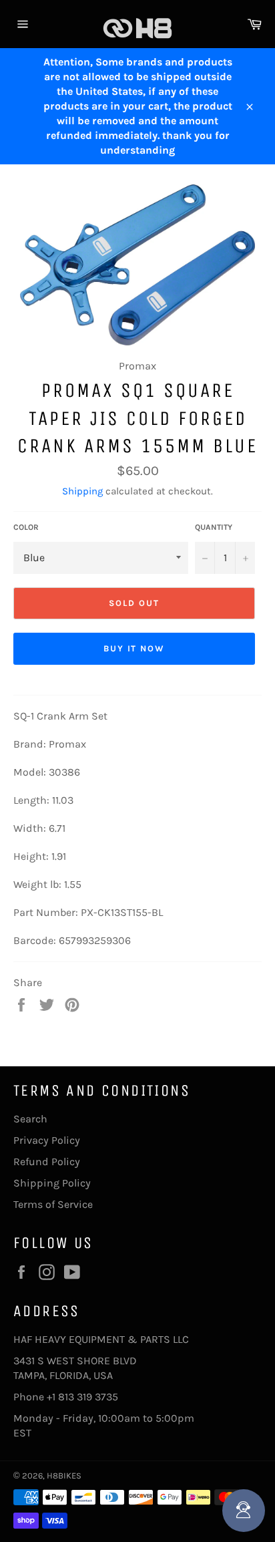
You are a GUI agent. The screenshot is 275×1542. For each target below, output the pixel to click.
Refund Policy (46, 1161)
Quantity (213, 527)
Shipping (82, 491)
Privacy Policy (46, 1140)
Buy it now (134, 648)
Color (26, 527)
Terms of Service (53, 1204)
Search (30, 1118)
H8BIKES (64, 1476)
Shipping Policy (52, 1183)
